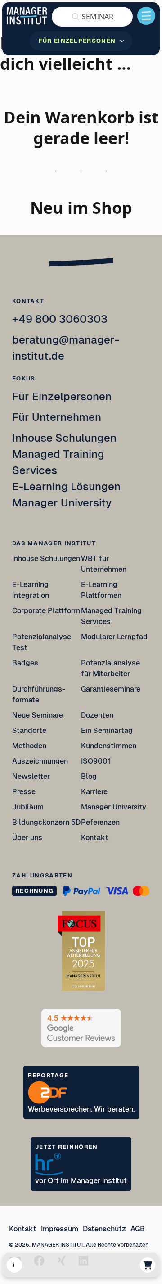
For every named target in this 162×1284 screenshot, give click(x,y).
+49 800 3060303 (60, 319)
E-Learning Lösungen (66, 486)
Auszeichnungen (40, 761)
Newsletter (31, 776)
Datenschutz (104, 1229)
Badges (25, 663)
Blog (89, 776)
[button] (92, 17)
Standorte (29, 730)
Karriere (94, 791)
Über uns (27, 837)
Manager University (62, 503)
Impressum (59, 1229)
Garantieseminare (110, 689)
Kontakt (94, 837)
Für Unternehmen (56, 417)
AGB (137, 1229)
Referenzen (100, 822)
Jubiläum (28, 807)
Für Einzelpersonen (62, 396)
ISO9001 (96, 761)
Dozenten (97, 715)
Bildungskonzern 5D (46, 822)
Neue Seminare (37, 715)
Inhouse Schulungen (64, 438)
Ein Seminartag (107, 730)
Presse (24, 791)
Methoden (29, 745)
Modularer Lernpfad (114, 637)
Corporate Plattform (46, 610)
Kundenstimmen (108, 745)
